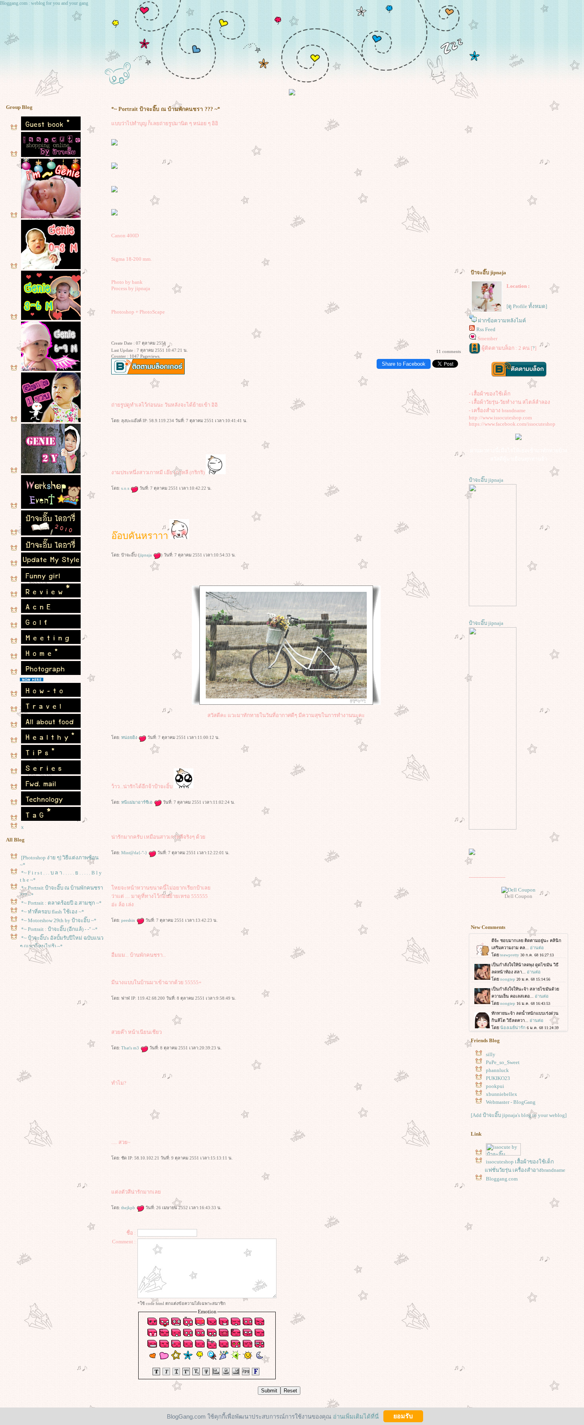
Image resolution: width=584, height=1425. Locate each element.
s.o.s (125, 488)
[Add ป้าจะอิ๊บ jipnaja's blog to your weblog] (519, 1115)
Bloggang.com (502, 1179)
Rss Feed (485, 329)
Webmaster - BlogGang (511, 1102)
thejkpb (128, 1207)
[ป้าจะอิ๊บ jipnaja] (492, 604)
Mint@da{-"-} (134, 852)
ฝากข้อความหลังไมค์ (502, 321)
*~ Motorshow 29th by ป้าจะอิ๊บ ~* (59, 920)
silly (490, 1054)
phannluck (497, 1070)
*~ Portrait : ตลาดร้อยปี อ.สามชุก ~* (61, 903)
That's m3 (130, 1047)
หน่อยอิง (129, 737)
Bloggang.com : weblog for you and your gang (44, 3)
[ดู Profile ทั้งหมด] (527, 306)
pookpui (495, 1086)
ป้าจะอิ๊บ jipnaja (486, 480)
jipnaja (146, 555)
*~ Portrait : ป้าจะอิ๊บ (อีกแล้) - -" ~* (59, 929)
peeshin (128, 920)
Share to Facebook (403, 364)
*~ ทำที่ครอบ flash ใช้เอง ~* (52, 912)
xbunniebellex (501, 1094)
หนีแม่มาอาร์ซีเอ (137, 802)
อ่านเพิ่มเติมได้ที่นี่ (356, 1416)
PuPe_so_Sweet (503, 1062)
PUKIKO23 (498, 1078)
